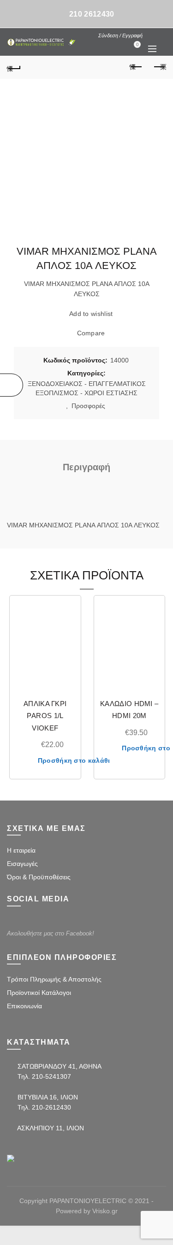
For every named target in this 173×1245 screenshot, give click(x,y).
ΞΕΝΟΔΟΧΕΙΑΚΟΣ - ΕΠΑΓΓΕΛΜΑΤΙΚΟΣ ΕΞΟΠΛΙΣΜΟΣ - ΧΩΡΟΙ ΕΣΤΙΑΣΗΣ (87, 388)
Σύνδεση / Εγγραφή (120, 35)
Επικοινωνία (24, 1006)
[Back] (13, 67)
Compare (91, 333)
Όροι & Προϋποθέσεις (39, 877)
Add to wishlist (91, 314)
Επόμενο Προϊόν (159, 67)
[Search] (151, 35)
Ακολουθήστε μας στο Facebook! (50, 933)
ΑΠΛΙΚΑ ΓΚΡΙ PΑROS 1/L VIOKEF (45, 716)
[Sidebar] (11, 385)
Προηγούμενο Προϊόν (136, 67)
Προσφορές (89, 405)
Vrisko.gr (105, 1211)
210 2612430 (91, 14)
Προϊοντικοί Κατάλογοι (39, 992)
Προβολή (68, 640)
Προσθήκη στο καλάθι (74, 760)
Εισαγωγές (22, 863)
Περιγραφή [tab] (86, 467)
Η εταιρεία (21, 850)
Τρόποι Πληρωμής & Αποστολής (54, 979)
